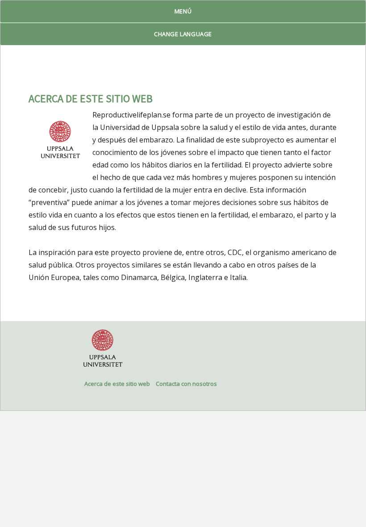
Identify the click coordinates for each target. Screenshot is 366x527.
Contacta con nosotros (186, 384)
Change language (183, 34)
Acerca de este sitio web (117, 384)
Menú (183, 11)
